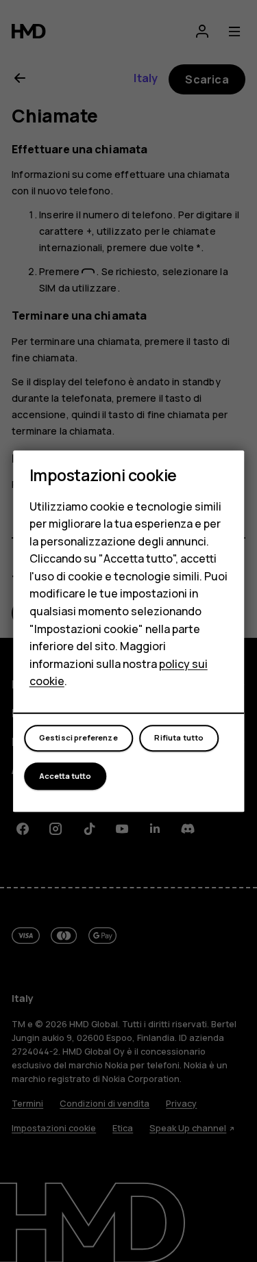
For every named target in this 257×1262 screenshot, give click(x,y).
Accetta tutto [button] (65, 776)
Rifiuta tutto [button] (179, 738)
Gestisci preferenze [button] (78, 738)
